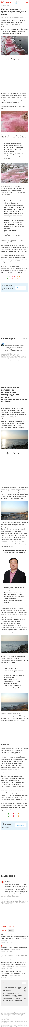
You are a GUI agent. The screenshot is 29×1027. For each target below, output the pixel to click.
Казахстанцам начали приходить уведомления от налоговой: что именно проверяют (13, 973)
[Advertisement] (14, 75)
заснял (8, 808)
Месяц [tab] (11, 930)
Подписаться (20, 287)
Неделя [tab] (4, 930)
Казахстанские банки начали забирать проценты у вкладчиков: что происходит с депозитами (14, 947)
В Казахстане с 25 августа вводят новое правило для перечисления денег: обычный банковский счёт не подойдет (14, 937)
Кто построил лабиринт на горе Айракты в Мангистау (14, 956)
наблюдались (19, 255)
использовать (23, 795)
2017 (18, 260)
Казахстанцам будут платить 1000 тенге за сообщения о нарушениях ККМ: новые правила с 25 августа (13, 964)
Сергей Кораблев (19, 405)
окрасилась (9, 272)
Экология (3, 17)
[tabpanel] (14, 956)
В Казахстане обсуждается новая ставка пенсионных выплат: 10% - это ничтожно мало (13, 989)
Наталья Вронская (19, 17)
